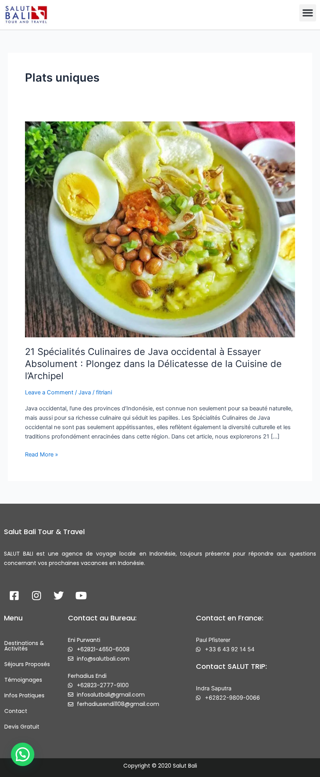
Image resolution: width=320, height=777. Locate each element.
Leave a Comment (49, 392)
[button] (307, 12)
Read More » (41, 454)
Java (84, 392)
